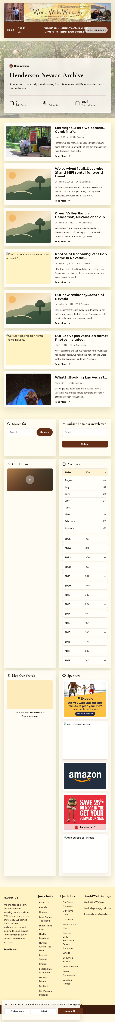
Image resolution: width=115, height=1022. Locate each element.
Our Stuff (43, 986)
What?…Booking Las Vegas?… (81, 377)
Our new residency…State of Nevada (79, 297)
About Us (21, 29)
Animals (43, 907)
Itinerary (43, 963)
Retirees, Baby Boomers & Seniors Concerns (68, 940)
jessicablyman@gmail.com (97, 908)
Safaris (66, 952)
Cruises (43, 912)
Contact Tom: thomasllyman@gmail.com (66, 32)
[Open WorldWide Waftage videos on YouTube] (30, 479)
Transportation (70, 966)
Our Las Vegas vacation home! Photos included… (81, 337)
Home (10, 29)
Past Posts (68, 919)
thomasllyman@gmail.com (97, 914)
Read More (60, 156)
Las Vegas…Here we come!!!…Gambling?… (80, 129)
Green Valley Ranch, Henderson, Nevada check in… (81, 215)
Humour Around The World (45, 946)
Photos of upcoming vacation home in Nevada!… (81, 256)
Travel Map (36, 712)
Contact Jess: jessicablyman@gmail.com (66, 28)
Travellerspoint (29, 716)
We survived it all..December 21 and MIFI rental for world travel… (80, 172)
